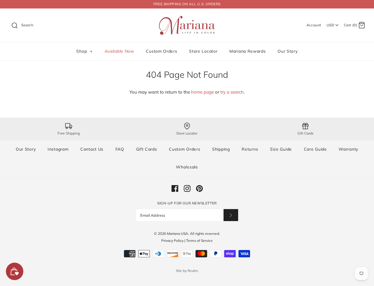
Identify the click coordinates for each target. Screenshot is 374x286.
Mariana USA (177, 233)
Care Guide (315, 149)
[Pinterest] (199, 188)
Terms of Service (199, 240)
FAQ (119, 149)
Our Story (287, 51)
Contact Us (91, 149)
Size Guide (281, 149)
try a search (232, 92)
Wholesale (187, 167)
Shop (84, 51)
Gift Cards (146, 149)
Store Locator (203, 51)
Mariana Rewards (247, 51)
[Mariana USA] (187, 17)
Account (314, 25)
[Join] (231, 215)
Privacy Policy (172, 240)
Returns (250, 149)
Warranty (348, 149)
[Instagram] (187, 188)
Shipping (221, 149)
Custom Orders (161, 51)
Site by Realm (187, 270)
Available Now (119, 51)
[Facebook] (175, 188)
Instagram (58, 149)
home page (202, 92)
